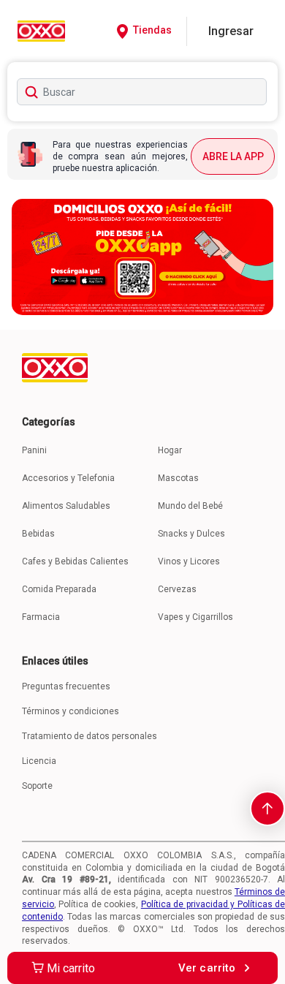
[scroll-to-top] (267, 808)
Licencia (39, 761)
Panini (34, 450)
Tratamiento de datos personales (89, 736)
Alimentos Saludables (66, 506)
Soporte (37, 786)
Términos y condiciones (70, 711)
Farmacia (41, 617)
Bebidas (38, 534)
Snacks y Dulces (191, 534)
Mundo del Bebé (190, 506)
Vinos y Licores (189, 561)
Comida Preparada (59, 589)
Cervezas (177, 589)
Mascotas (178, 478)
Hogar (170, 450)
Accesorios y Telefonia (68, 478)
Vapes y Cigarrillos (195, 617)
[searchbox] (142, 91)
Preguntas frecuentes (66, 686)
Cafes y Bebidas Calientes (75, 561)
